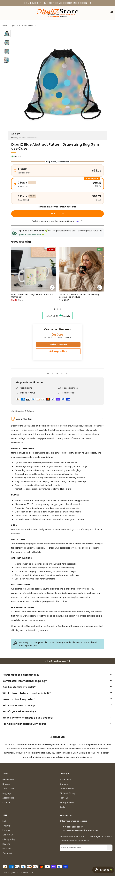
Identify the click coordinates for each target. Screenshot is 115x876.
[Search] (106, 13)
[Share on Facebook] (48, 373)
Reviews (6, 844)
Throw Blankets (67, 788)
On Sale (6, 802)
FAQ (4, 821)
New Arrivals (8, 779)
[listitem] (57, 661)
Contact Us (8, 835)
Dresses (6, 784)
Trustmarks (8, 853)
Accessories (8, 798)
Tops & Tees (8, 788)
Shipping (14, 138)
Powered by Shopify (10, 873)
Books (62, 807)
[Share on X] (52, 373)
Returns (6, 830)
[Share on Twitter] (57, 373)
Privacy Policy (9, 839)
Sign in (21, 234)
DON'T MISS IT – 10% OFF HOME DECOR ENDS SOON (55, 3)
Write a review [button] (58, 344)
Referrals (7, 848)
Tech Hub (64, 798)
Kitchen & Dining (67, 793)
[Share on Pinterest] (62, 373)
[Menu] (4, 13)
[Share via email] (66, 373)
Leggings (7, 793)
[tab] (54, 309)
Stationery (65, 784)
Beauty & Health (67, 802)
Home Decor (66, 779)
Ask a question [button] (58, 351)
